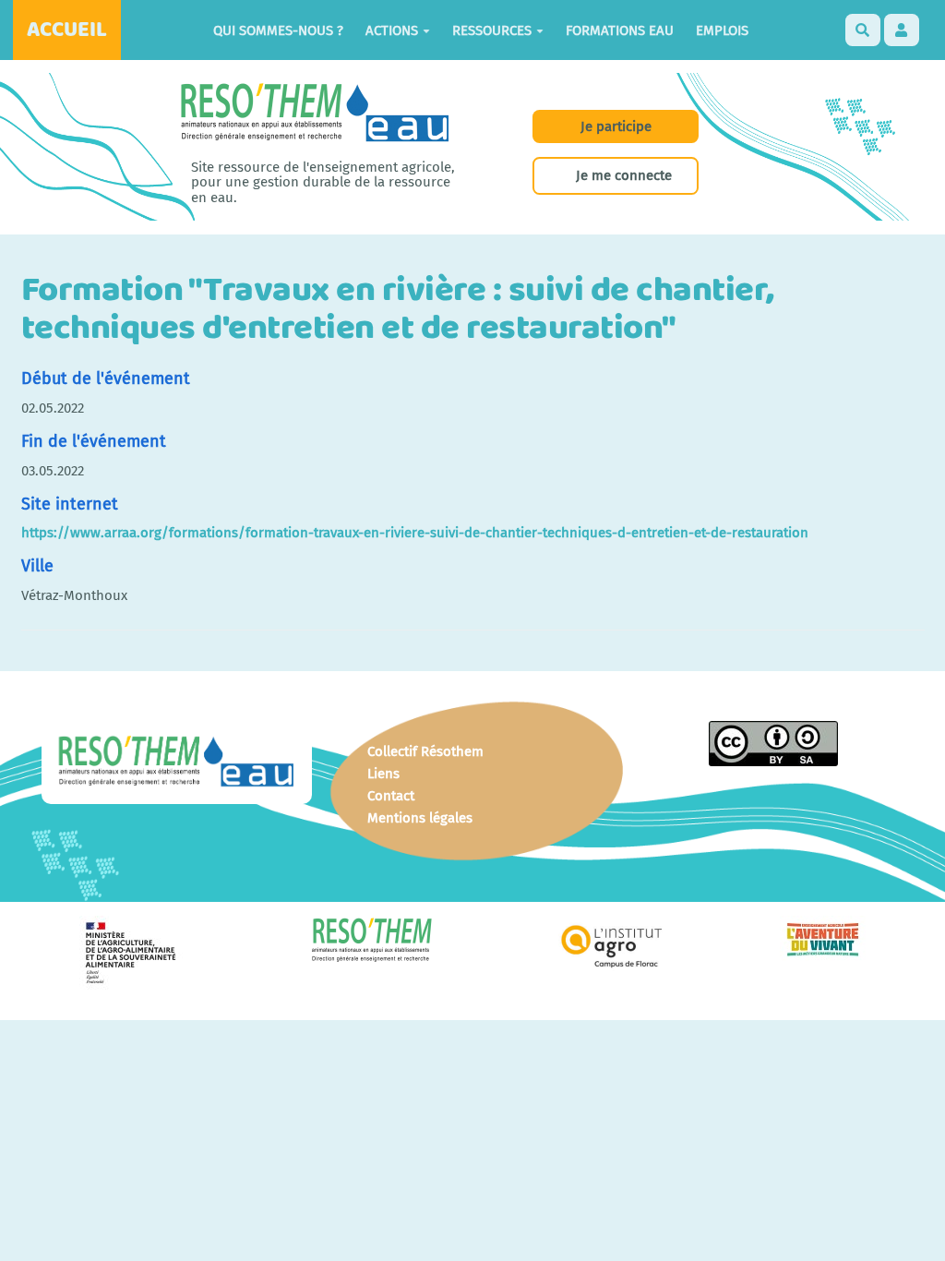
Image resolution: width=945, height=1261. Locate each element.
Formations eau (620, 30)
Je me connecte (624, 175)
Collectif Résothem (425, 751)
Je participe (616, 126)
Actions (391, 30)
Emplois (722, 30)
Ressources (492, 30)
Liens (383, 773)
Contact (390, 795)
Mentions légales (419, 818)
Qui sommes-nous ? (278, 30)
